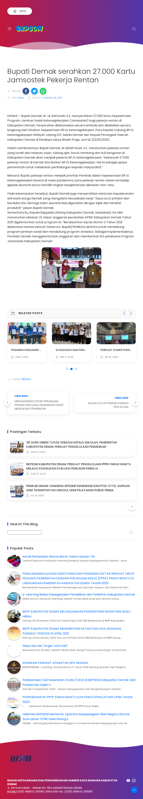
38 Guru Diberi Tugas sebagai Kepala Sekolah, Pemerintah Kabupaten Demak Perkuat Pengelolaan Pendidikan (71, 444)
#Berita (26, 379)
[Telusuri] (134, 28)
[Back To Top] (134, 790)
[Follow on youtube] (128, 780)
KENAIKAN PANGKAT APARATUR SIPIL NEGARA (55, 663)
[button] (26, 91)
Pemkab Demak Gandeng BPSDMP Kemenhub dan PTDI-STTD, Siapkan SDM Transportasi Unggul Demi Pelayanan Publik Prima (78, 488)
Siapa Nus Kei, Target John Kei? (45, 646)
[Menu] (9, 29)
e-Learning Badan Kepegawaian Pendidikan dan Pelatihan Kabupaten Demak (79, 594)
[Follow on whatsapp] (134, 780)
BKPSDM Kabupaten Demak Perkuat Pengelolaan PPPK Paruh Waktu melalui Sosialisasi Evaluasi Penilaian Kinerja (78, 466)
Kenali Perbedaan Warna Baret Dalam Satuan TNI (59, 556)
